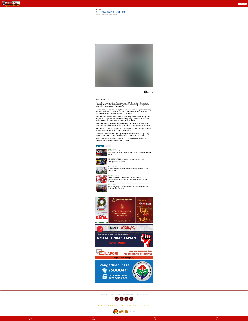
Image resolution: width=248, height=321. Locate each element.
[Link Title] (0, 3)
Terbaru (100, 146)
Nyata (99, 9)
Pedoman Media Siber (130, 305)
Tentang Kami (114, 305)
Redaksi (102, 305)
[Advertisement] (124, 29)
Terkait (108, 146)
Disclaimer (146, 305)
